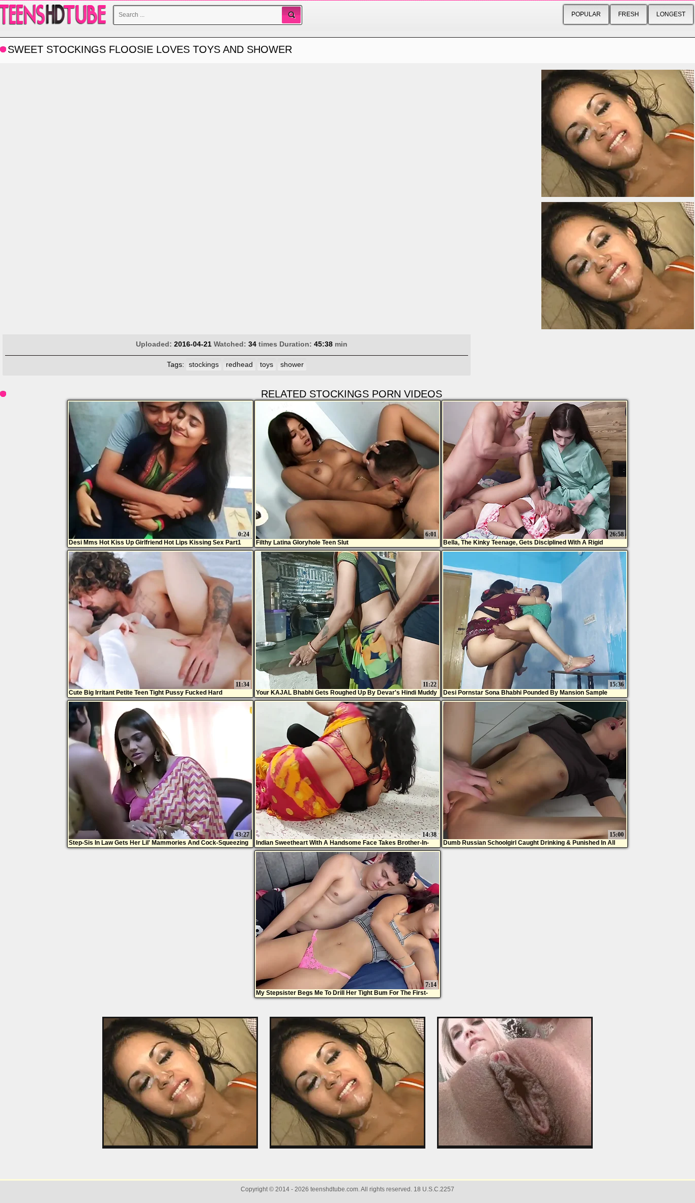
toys (266, 364)
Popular (586, 14)
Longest (670, 14)
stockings (204, 364)
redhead (239, 364)
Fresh (628, 14)
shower (292, 364)
